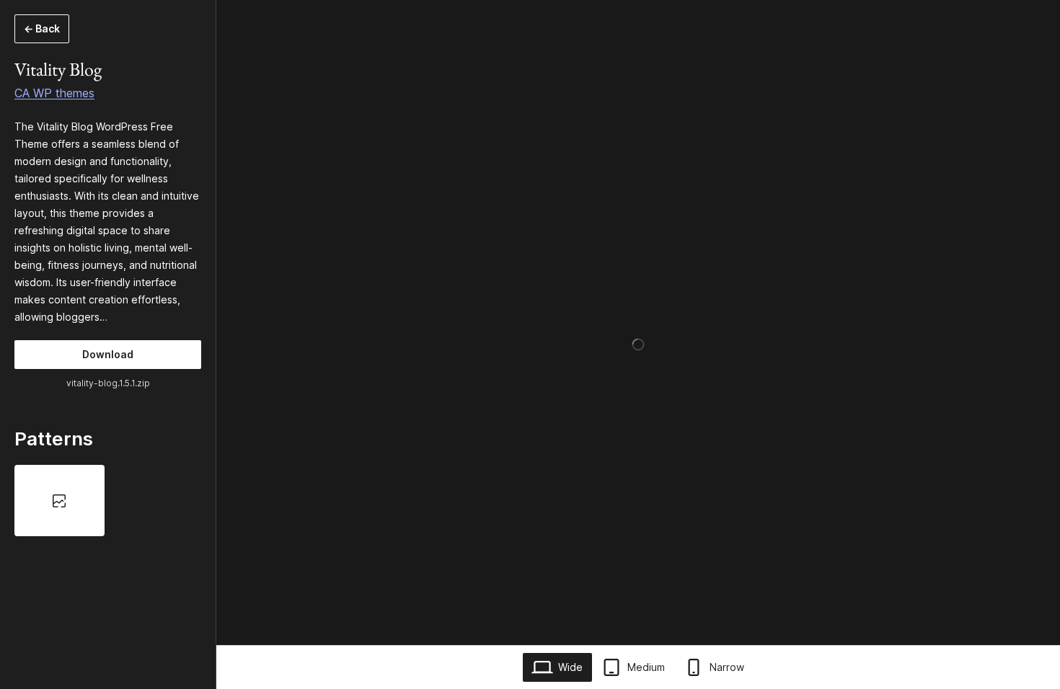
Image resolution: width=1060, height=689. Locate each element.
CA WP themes (54, 93)
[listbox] (107, 500)
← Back (42, 28)
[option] (59, 500)
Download (107, 354)
